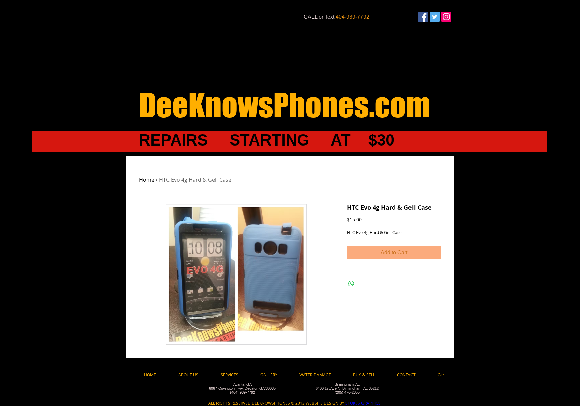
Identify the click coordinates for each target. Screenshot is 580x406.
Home (146, 179)
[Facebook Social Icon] (423, 17)
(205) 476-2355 (347, 392)
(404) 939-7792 (242, 392)
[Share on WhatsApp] (351, 284)
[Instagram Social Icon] (446, 17)
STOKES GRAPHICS (362, 403)
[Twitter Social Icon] (435, 17)
